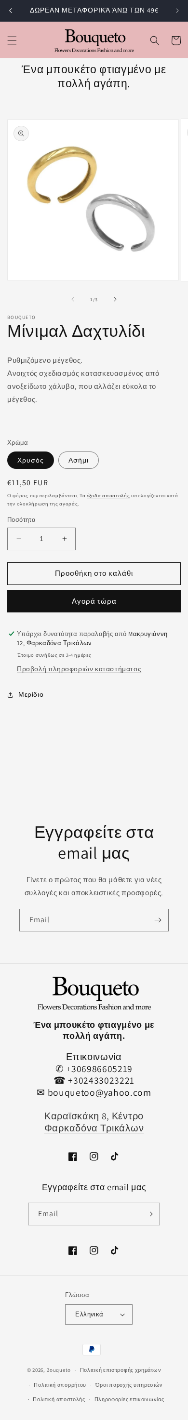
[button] (12, 40)
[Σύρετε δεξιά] (115, 299)
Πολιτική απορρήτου (60, 1384)
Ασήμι (78, 460)
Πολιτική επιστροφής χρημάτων (120, 1370)
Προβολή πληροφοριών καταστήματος (79, 668)
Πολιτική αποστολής (59, 1399)
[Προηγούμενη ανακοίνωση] (10, 10)
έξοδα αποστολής (108, 495)
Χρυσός (30, 460)
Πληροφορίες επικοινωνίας (129, 1399)
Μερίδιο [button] (30, 694)
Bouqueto (58, 1370)
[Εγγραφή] (157, 920)
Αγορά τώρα (94, 601)
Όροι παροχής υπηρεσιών (129, 1384)
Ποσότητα (21, 520)
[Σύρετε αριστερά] (72, 299)
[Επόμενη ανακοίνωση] (177, 10)
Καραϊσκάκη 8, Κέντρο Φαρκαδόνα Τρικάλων (94, 1122)
